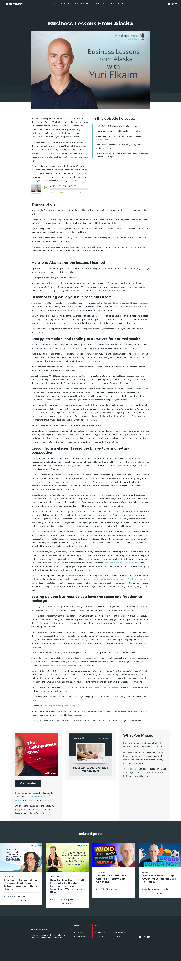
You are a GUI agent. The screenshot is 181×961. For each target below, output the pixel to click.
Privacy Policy (120, 933)
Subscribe (29, 783)
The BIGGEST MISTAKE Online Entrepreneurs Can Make (111, 878)
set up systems (93, 652)
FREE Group (78, 933)
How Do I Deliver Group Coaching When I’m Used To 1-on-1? (159, 878)
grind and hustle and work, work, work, (122, 562)
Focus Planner (80, 936)
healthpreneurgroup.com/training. (104, 687)
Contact (118, 936)
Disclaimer (119, 929)
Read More (21, 900)
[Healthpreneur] (39, 929)
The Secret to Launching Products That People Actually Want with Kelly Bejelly (20, 884)
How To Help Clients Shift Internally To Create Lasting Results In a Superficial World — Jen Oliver (67, 886)
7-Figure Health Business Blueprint (57, 665)
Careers (65, 4)
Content (77, 929)
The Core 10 (98, 4)
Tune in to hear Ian (131, 768)
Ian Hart (160, 743)
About (54, 4)
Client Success (81, 4)
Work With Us (100, 933)
